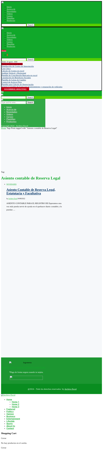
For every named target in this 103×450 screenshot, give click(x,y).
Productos (11, 20)
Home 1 (15, 402)
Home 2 (15, 404)
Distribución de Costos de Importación (17, 66)
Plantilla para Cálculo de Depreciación (17, 84)
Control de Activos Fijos (11, 82)
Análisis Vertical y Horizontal (13, 73)
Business (10, 416)
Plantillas (10, 18)
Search (30, 25)
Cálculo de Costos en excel (12, 71)
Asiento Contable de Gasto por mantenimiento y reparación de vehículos (31, 87)
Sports (9, 423)
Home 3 (15, 407)
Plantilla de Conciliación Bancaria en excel (19, 75)
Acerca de (11, 9)
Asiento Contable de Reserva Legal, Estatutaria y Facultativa (30, 191)
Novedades (11, 11)
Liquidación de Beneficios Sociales (16, 78)
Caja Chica (6, 69)
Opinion (10, 414)
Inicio (9, 7)
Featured (10, 409)
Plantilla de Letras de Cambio (13, 80)
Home (3, 128)
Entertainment (13, 419)
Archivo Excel (12, 199)
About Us (10, 426)
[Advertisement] (51, 149)
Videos (10, 14)
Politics (10, 411)
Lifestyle (10, 421)
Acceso (3, 51)
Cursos (10, 16)
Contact (10, 428)
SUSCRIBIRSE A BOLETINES (15, 89)
